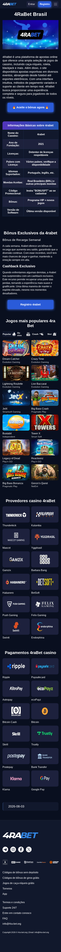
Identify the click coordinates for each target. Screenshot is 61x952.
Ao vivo (19, 334)
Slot (49, 334)
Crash (35, 334)
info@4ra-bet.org (12, 923)
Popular (7, 334)
